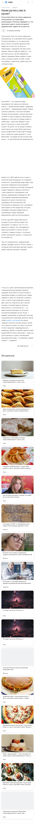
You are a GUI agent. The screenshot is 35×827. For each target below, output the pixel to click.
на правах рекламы (13, 30)
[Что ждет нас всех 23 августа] (17, 604)
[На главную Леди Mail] (10, 2)
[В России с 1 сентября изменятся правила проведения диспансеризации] (17, 575)
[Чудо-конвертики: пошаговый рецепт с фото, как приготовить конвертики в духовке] (17, 402)
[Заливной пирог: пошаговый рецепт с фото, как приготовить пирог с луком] (17, 690)
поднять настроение (13, 320)
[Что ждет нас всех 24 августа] (17, 632)
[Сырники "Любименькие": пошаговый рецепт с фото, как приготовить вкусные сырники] (17, 460)
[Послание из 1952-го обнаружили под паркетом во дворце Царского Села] (17, 517)
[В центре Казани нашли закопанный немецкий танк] (17, 661)
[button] (17, 82)
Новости (14, 7)
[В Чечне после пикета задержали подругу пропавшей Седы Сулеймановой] (17, 546)
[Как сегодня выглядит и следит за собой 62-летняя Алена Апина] (17, 489)
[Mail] (6, 2)
